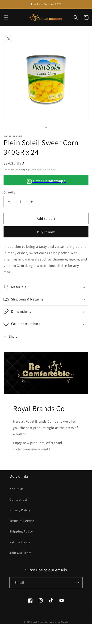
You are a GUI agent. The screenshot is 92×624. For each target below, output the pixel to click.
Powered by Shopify (59, 622)
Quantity (9, 192)
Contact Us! (18, 499)
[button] (6, 17)
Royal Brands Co (39, 622)
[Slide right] (56, 127)
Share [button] (13, 336)
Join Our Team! (21, 553)
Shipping (24, 169)
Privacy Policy (19, 510)
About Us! (17, 489)
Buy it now (46, 232)
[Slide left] (35, 127)
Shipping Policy (21, 531)
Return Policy (19, 542)
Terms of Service (21, 521)
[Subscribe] (77, 582)
